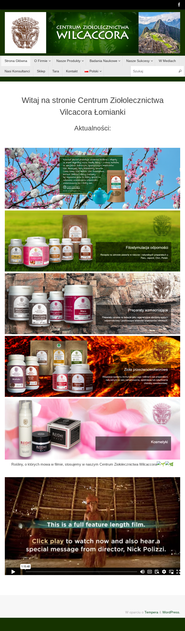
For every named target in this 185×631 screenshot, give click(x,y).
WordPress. (171, 612)
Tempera (151, 612)
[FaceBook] (179, 4)
